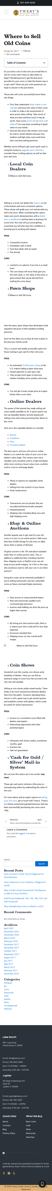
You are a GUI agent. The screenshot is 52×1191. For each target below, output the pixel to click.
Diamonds (8, 992)
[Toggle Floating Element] (42, 1184)
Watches (8, 1008)
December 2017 (11, 944)
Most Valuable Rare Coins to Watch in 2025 (23, 906)
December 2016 (11, 973)
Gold (6, 995)
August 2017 (10, 957)
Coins (6, 989)
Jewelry (7, 999)
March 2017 (9, 967)
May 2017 (8, 964)
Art (5, 986)
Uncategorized (10, 1005)
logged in (23, 833)
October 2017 (10, 951)
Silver (6, 1002)
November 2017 (11, 947)
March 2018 (9, 938)
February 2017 (11, 970)
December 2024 (11, 931)
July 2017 (8, 960)
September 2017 (11, 954)
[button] (6, 12)
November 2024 (11, 934)
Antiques (8, 982)
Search (7, 859)
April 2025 (9, 928)
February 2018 (11, 941)
